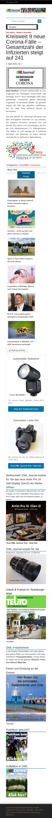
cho (19, 64)
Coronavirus (35, 165)
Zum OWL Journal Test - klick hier (26, 466)
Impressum (10, 808)
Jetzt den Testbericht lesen (26, 409)
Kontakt (36, 808)
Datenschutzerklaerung (23, 808)
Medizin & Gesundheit (23, 32)
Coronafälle (24, 165)
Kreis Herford (10, 32)
